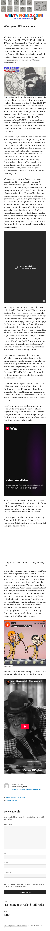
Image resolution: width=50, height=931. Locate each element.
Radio (23, 797)
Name (6, 853)
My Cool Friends (11, 797)
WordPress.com (9, 928)
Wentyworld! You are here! (20, 26)
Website (7, 872)
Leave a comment (11, 800)
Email (6, 862)
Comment (8, 824)
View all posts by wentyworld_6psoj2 (26, 789)
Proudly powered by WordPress (15, 926)
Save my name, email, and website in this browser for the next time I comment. (25, 885)
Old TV (19, 797)
